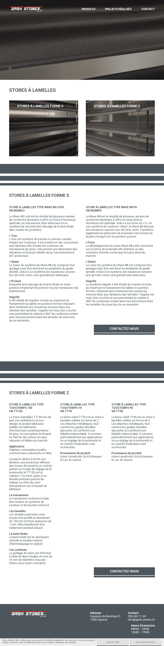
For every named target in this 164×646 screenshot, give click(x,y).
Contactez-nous (124, 329)
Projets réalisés (118, 9)
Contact (148, 9)
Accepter (113, 642)
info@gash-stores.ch (141, 619)
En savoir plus (145, 642)
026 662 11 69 (137, 616)
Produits (88, 9)
